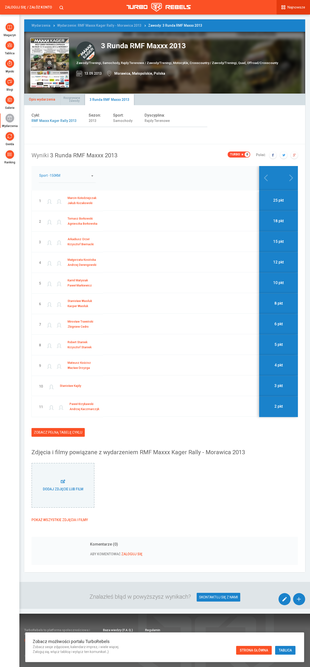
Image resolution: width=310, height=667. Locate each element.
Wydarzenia (10, 126)
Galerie (10, 108)
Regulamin (152, 630)
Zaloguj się (15, 7)
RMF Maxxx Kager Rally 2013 (54, 121)
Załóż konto (40, 7)
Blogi (10, 89)
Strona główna (254, 650)
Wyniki (10, 71)
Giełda (10, 144)
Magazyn (10, 35)
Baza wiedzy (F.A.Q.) (118, 630)
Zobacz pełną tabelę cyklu (58, 432)
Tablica (10, 53)
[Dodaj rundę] (299, 599)
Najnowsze (296, 7)
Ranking (9, 162)
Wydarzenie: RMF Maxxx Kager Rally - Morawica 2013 (99, 25)
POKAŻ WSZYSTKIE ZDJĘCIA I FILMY (59, 520)
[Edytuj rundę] (285, 599)
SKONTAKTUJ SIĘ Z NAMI (218, 597)
